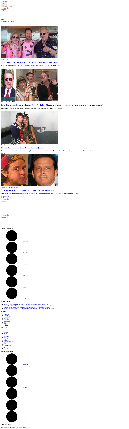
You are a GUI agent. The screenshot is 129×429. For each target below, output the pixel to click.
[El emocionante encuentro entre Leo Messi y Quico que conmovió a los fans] (64, 40)
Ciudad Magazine (5, 21)
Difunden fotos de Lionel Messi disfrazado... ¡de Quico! (22, 148)
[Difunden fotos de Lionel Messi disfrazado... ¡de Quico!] (64, 127)
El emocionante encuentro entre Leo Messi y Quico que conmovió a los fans (29, 62)
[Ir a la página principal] (12, 18)
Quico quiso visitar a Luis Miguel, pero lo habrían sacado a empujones (27, 190)
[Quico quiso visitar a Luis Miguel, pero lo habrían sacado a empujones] (64, 170)
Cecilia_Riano (6, 196)
